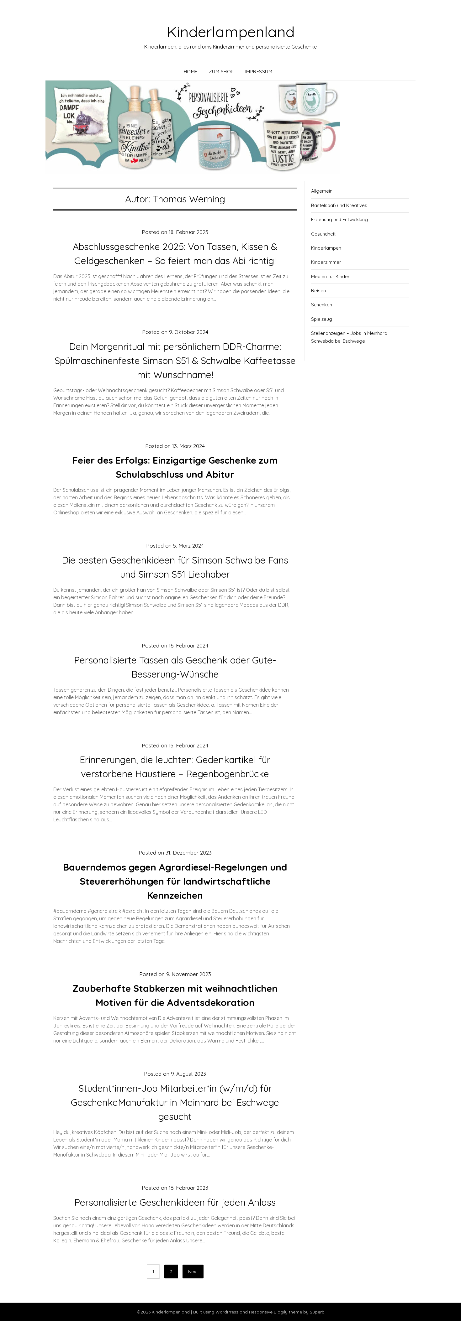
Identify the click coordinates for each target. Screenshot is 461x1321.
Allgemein (321, 191)
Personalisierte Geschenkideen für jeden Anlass (175, 1202)
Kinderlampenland (231, 31)
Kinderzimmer (326, 262)
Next (193, 1271)
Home (191, 72)
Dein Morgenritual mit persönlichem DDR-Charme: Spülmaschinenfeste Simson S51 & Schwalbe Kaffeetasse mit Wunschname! (175, 361)
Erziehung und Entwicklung (339, 219)
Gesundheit (323, 234)
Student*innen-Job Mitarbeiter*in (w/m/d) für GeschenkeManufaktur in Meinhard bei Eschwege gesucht (175, 1102)
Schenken (321, 305)
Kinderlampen (326, 248)
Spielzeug (321, 319)
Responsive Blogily (268, 1312)
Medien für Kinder (330, 276)
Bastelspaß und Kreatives (339, 205)
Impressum (259, 72)
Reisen (318, 291)
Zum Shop (221, 72)
